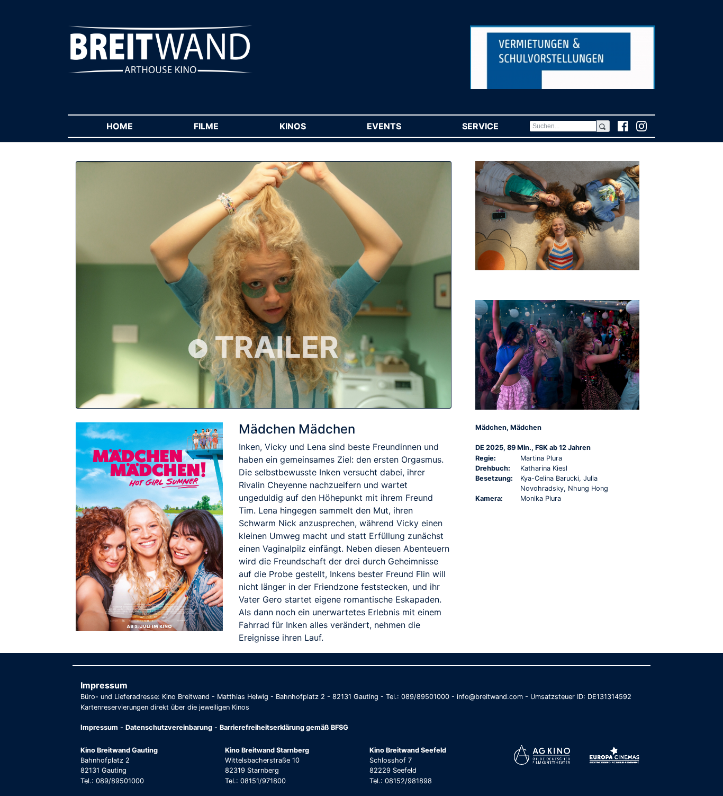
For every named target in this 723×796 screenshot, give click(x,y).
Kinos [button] (307, 126)
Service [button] (495, 126)
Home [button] (134, 126)
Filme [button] (221, 126)
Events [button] (399, 126)
